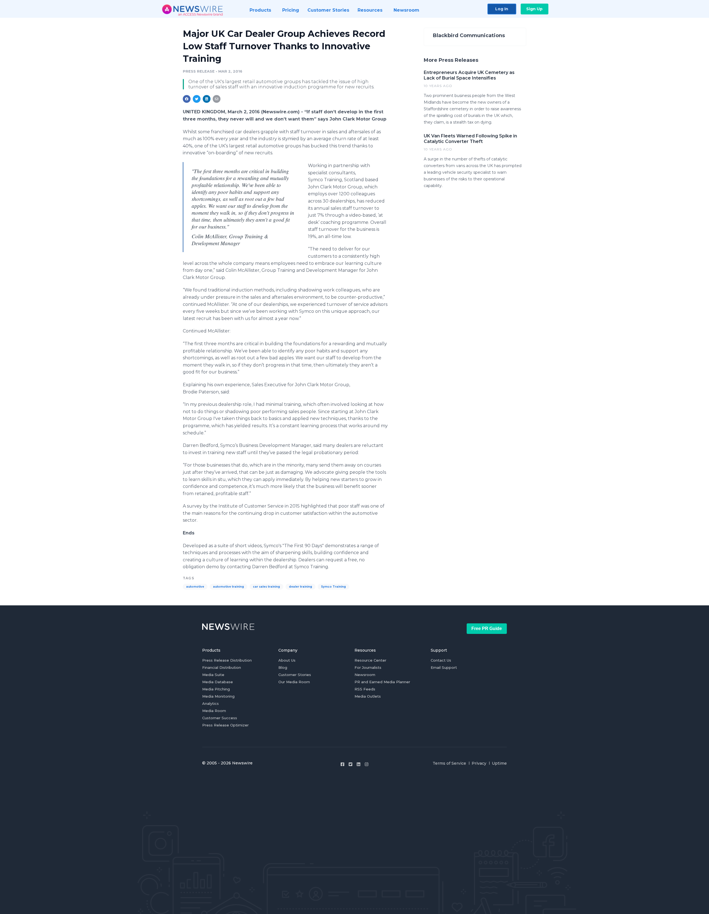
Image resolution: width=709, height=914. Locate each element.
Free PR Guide (486, 628)
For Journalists (367, 667)
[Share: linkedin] (206, 99)
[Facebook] (342, 764)
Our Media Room (294, 682)
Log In (501, 8)
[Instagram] (366, 764)
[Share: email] (216, 99)
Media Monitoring (218, 696)
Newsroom (364, 674)
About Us (287, 660)
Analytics (210, 703)
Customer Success (219, 718)
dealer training (300, 586)
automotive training (228, 586)
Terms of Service (449, 763)
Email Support (444, 667)
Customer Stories (294, 674)
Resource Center (370, 660)
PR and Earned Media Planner (382, 682)
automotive (195, 586)
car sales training (266, 586)
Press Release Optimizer (225, 725)
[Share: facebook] (186, 99)
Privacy (479, 763)
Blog (282, 667)
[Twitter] (350, 764)
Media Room (214, 710)
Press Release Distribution (227, 660)
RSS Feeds (364, 689)
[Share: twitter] (196, 99)
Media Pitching (216, 689)
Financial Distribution (221, 667)
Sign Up (534, 8)
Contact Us (441, 660)
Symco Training (333, 586)
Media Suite (213, 674)
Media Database (217, 682)
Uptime (499, 763)
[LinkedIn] (358, 764)
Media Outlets (367, 696)
